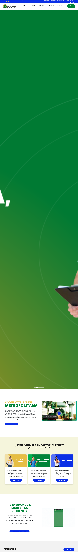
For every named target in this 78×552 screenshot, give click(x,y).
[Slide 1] (35, 387)
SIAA (31, 0)
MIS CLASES (71, 6)
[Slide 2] (37, 387)
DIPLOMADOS (51, 5)
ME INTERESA (16, 480)
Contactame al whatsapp (19, 531)
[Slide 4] (41, 387)
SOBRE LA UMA (25, 6)
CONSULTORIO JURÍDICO (38, 0)
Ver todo (68, 549)
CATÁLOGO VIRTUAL (24, 0)
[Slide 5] (43, 387)
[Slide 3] (39, 387)
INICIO (19, 5)
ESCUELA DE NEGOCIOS (59, 6)
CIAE (18, 0)
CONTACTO (71, 2)
